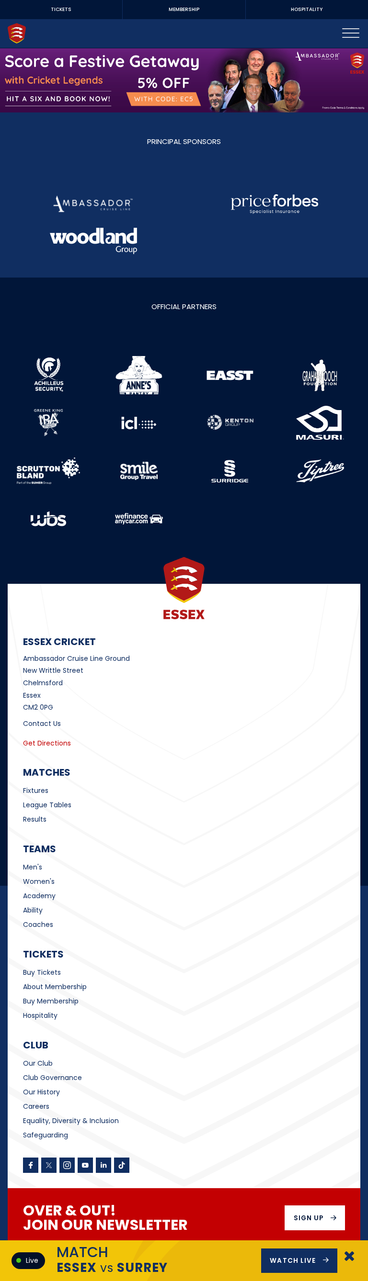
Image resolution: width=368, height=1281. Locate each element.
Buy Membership (51, 1001)
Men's (32, 867)
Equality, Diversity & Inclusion (71, 1120)
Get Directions (47, 743)
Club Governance (52, 1077)
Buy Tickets (42, 972)
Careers (36, 1106)
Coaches (38, 924)
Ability (33, 910)
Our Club (38, 1063)
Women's (39, 881)
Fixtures (35, 790)
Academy (39, 896)
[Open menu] (350, 33)
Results (34, 819)
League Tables (47, 805)
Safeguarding (45, 1135)
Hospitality (40, 1015)
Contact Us (42, 723)
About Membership (55, 986)
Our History (41, 1092)
